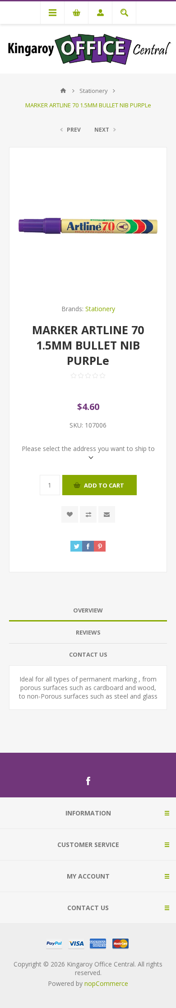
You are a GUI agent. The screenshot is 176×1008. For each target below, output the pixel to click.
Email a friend (106, 514)
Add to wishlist (69, 514)
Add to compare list (88, 514)
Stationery (100, 308)
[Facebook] (88, 781)
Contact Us (88, 654)
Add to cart (104, 485)
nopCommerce (106, 983)
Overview (88, 610)
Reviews (88, 632)
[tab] (88, 610)
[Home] (63, 90)
